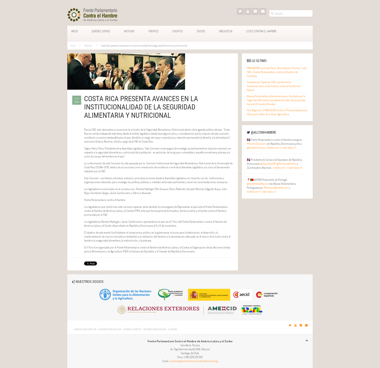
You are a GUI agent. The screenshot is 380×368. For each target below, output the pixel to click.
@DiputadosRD (268, 163)
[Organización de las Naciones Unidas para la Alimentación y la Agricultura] (126, 294)
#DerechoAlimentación (276, 187)
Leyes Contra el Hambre (261, 31)
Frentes (153, 31)
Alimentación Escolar (109, 329)
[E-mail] (262, 11)
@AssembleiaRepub (257, 183)
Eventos (177, 31)
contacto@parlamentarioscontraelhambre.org (193, 361)
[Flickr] (255, 11)
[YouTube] (247, 11)
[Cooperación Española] (234, 294)
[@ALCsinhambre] (240, 11)
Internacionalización (154, 329)
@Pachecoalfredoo (286, 163)
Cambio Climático (132, 329)
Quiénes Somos (101, 31)
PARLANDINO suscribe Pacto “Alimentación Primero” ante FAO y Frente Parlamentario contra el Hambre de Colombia (276, 72)
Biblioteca (225, 31)
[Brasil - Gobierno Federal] (252, 308)
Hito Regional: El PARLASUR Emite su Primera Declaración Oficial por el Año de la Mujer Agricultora (277, 112)
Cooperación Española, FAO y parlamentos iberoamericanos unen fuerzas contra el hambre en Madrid (274, 86)
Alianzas (172, 329)
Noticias (129, 31)
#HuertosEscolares (257, 143)
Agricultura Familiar (85, 329)
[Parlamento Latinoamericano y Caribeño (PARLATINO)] (170, 294)
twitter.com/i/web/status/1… (282, 147)
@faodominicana (256, 147)
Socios (201, 31)
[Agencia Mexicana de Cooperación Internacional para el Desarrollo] (179, 308)
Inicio (74, 31)
